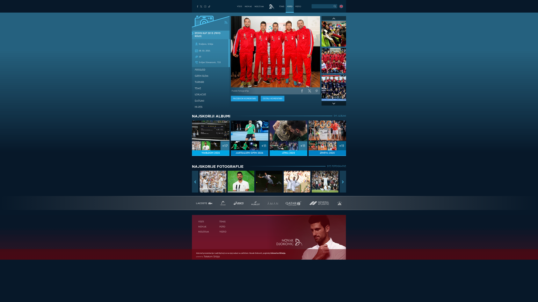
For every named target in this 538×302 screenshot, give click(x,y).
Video (298, 7)
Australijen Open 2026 (249, 153)
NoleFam (259, 7)
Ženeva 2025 (327, 153)
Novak (248, 7)
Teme (198, 88)
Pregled (200, 70)
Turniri (199, 82)
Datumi (199, 101)
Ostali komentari (272, 98)
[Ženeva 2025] (327, 131)
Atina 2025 (288, 153)
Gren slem (201, 76)
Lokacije (200, 94)
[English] (341, 6)
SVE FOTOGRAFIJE (336, 166)
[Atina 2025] (288, 131)
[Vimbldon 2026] (210, 131)
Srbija (210, 44)
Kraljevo (203, 44)
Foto (289, 7)
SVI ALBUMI (340, 116)
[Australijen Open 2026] (249, 131)
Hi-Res (198, 107)
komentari (244, 98)
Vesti (239, 7)
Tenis (281, 7)
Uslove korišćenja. (278, 253)
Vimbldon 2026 (211, 153)
